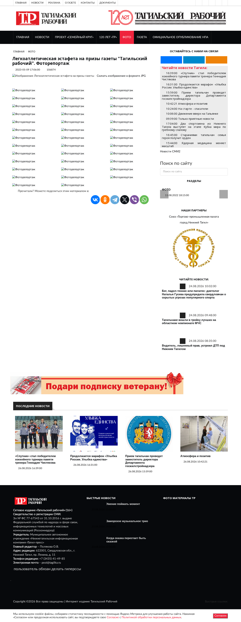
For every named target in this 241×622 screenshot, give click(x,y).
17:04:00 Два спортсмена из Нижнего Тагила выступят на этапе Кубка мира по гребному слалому (194, 127)
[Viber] (134, 199)
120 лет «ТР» (108, 37)
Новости (37, 3)
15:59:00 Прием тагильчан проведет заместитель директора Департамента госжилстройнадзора (194, 95)
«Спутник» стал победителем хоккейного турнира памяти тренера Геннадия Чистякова (35, 459)
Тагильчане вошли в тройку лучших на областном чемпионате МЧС (189, 321)
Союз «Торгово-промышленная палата (194, 216)
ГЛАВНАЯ (22, 37)
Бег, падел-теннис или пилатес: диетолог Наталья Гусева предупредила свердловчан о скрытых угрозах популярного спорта (194, 294)
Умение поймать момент (123, 503)
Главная (21, 3)
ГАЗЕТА (142, 37)
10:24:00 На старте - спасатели (187, 108)
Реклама (54, 3)
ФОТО (127, 37)
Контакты (88, 3)
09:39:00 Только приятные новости (190, 118)
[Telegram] (218, 3)
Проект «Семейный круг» (74, 37)
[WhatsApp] (144, 199)
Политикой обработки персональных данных (151, 617)
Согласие (113, 617)
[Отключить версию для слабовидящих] (205, 3)
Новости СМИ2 (170, 151)
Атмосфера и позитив (195, 456)
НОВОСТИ (42, 37)
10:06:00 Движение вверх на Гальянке (192, 113)
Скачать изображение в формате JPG (121, 75)
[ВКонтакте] (211, 3)
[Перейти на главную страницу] (45, 18)
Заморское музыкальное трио (127, 521)
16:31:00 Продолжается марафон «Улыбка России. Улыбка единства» (194, 85)
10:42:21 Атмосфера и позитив (186, 103)
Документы (107, 3)
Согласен (220, 615)
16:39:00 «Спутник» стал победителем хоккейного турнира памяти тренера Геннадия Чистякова (194, 76)
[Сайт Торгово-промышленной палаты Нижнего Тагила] (194, 248)
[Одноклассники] (225, 3)
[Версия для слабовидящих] (198, 3)
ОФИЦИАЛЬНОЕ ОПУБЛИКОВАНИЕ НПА (180, 37)
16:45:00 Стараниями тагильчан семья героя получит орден (194, 136)
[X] (124, 199)
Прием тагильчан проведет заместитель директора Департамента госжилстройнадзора (144, 461)
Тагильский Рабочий (104, 601)
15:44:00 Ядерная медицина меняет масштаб (194, 144)
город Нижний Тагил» (194, 222)
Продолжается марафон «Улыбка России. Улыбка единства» (93, 457)
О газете (70, 3)
